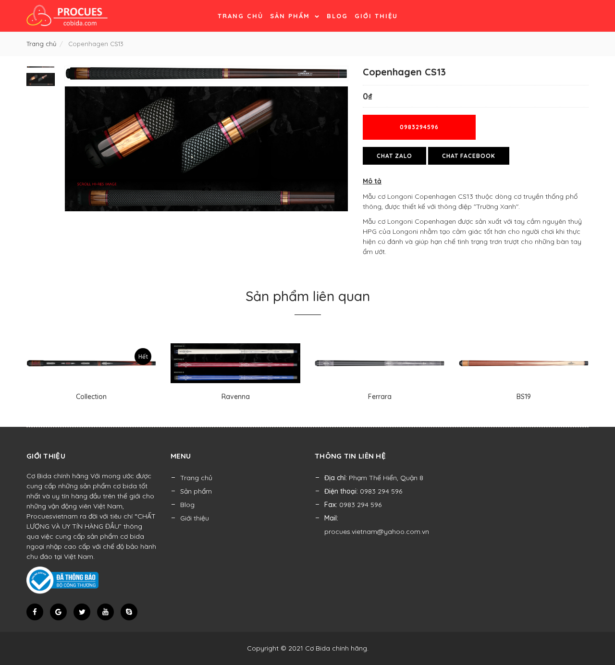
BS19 (524, 396)
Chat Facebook (468, 155)
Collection (91, 396)
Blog (337, 16)
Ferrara (380, 396)
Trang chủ (240, 16)
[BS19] (524, 363)
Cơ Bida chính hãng (336, 648)
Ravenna (235, 396)
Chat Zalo (394, 155)
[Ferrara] (379, 363)
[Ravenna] (235, 363)
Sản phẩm (291, 16)
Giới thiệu (376, 16)
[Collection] (91, 363)
